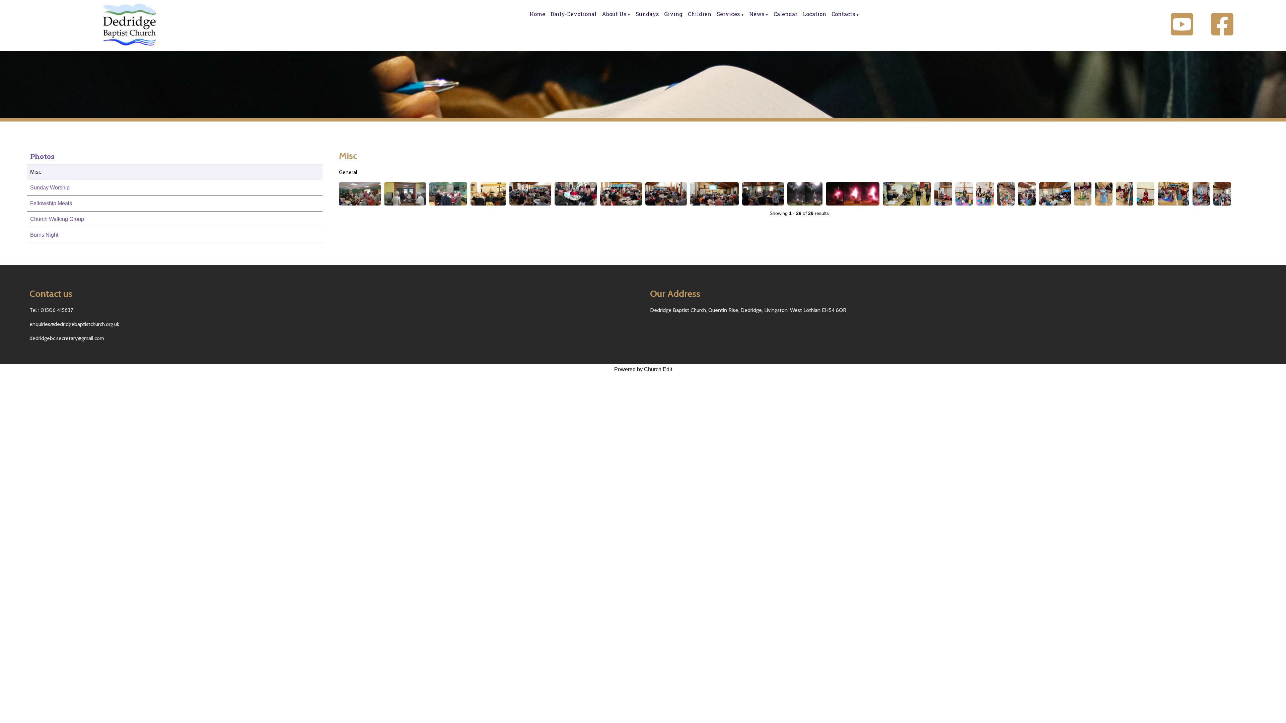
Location (814, 13)
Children (699, 13)
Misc (35, 172)
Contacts (843, 13)
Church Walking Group (57, 219)
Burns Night (44, 235)
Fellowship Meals (51, 203)
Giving (673, 13)
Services (728, 13)
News (756, 13)
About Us (614, 13)
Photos (42, 156)
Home (537, 13)
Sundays (647, 13)
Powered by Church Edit (643, 369)
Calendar (785, 13)
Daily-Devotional (573, 13)
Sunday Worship (50, 187)
